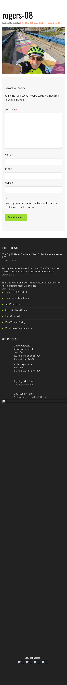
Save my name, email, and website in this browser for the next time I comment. (32, 205)
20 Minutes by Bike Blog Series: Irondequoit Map (45, 23)
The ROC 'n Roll (12, 316)
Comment (11, 109)
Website (9, 182)
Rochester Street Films (16, 310)
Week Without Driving (15, 322)
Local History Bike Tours (17, 298)
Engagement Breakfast (16, 292)
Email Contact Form (31, 395)
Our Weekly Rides (13, 304)
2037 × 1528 (24, 23)
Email (8, 168)
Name (9, 154)
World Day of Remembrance (18, 328)
